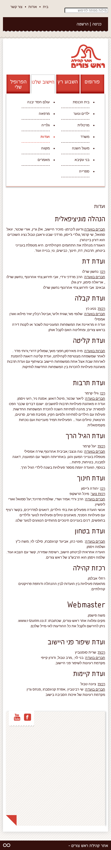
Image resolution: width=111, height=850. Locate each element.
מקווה (45, 148)
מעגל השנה (80, 148)
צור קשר (16, 7)
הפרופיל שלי (18, 84)
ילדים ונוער (81, 114)
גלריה (45, 125)
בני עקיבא (82, 160)
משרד (85, 137)
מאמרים (44, 160)
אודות (32, 7)
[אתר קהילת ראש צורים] (87, 56)
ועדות (45, 137)
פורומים (92, 81)
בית (45, 7)
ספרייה (84, 171)
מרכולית (83, 125)
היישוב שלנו (43, 82)
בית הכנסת (81, 102)
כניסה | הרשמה (89, 24)
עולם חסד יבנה (38, 102)
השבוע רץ (68, 81)
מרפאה (44, 114)
